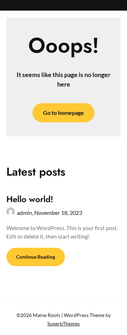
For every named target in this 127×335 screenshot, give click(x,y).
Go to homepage (63, 112)
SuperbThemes (63, 324)
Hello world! (29, 199)
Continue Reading (35, 257)
